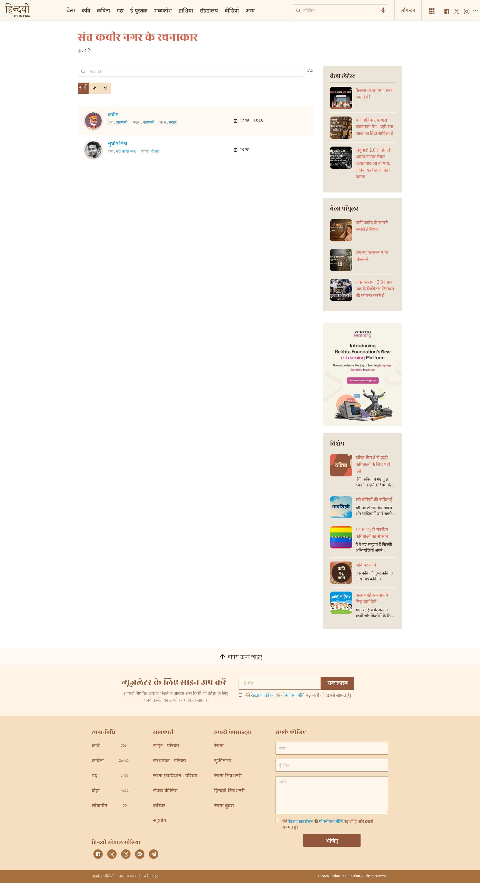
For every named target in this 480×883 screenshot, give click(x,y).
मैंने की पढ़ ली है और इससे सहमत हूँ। (298, 696)
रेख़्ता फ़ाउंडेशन (262, 696)
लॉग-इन (408, 10)
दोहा (110, 791)
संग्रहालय (209, 10)
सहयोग (159, 821)
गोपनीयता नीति (293, 696)
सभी (83, 88)
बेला (71, 10)
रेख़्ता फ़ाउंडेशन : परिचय (175, 776)
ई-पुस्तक (138, 10)
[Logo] (17, 11)
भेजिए (332, 840)
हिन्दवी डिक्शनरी (229, 791)
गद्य (120, 10)
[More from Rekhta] (432, 11)
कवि (86, 10)
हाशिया (186, 10)
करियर (159, 806)
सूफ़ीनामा (222, 761)
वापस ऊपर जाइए (245, 657)
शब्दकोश (163, 10)
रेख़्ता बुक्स (224, 806)
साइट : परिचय (166, 746)
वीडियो (232, 10)
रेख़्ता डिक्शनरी (228, 776)
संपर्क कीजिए (165, 791)
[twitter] (112, 854)
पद (110, 776)
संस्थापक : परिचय (169, 761)
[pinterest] (139, 854)
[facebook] (98, 854)
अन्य (250, 10)
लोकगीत (110, 806)
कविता (103, 10)
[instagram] (126, 854)
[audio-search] (383, 10)
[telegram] (153, 854)
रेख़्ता (219, 746)
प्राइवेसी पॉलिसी (103, 876)
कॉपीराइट (151, 876)
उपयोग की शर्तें (129, 876)
